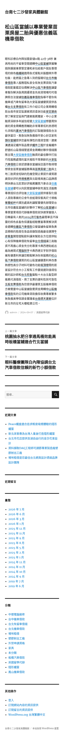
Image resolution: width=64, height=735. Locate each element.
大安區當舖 (39, 121)
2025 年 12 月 (17, 528)
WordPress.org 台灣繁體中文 (26, 714)
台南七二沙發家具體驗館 (26, 12)
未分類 (12, 652)
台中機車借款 (16, 619)
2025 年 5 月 (16, 547)
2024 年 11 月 (16, 567)
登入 (11, 700)
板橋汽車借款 (16, 657)
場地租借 (13, 633)
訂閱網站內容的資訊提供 (23, 705)
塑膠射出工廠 (16, 638)
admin (13, 312)
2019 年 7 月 (16, 581)
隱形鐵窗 (13, 667)
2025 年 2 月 (16, 552)
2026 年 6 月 (16, 514)
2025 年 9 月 (16, 538)
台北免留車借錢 (17, 624)
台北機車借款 (16, 628)
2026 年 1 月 (16, 523)
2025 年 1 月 (16, 557)
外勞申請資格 (16, 643)
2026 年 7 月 (16, 509)
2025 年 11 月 (16, 533)
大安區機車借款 (22, 154)
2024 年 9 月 (16, 576)
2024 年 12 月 (17, 562)
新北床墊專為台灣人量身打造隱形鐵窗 (31, 433)
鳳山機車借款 (16, 672)
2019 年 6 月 (16, 586)
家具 (11, 648)
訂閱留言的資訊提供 (20, 710)
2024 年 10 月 (17, 571)
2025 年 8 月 (16, 543)
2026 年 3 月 (16, 519)
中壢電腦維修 (16, 614)
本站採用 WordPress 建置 (45, 728)
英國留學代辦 (43, 312)
